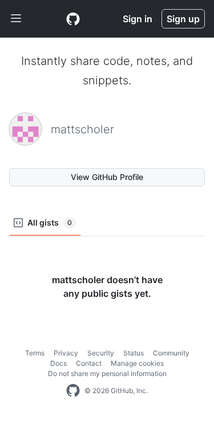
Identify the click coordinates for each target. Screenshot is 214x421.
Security (100, 353)
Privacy (66, 353)
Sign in (137, 18)
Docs (58, 363)
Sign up (183, 18)
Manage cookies (137, 363)
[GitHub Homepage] (73, 390)
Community (171, 353)
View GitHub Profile (107, 177)
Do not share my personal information (107, 373)
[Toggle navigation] (16, 18)
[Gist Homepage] (73, 19)
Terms (35, 353)
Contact (89, 363)
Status (133, 353)
